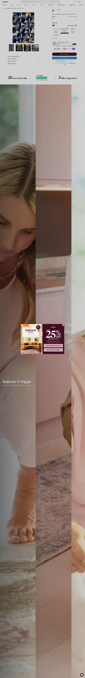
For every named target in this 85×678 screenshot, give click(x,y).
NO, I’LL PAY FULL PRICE (53, 350)
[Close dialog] (63, 325)
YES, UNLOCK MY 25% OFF (53, 345)
